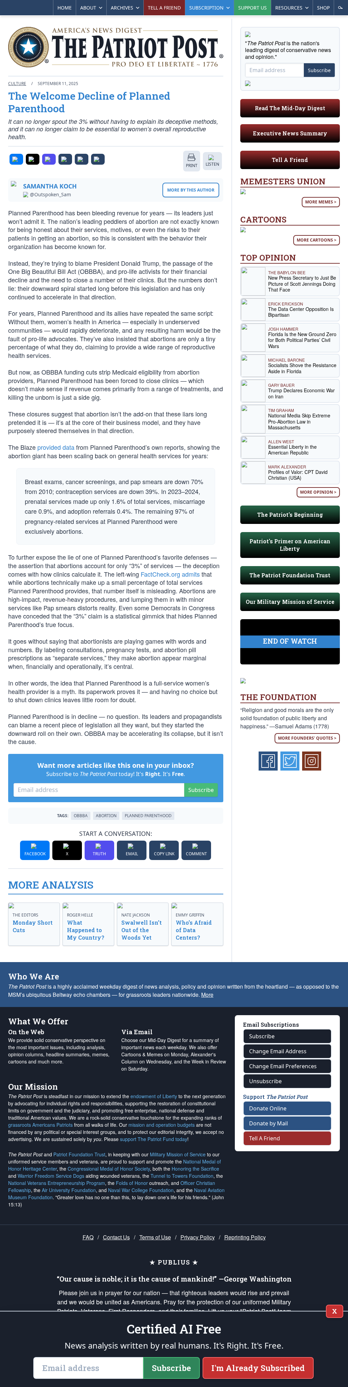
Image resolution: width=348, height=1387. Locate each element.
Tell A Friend (290, 159)
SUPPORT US (252, 7)
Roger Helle (80, 915)
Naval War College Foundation (141, 1190)
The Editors (25, 915)
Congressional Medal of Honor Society (109, 1168)
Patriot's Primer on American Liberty (289, 545)
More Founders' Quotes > (307, 738)
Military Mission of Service (178, 1154)
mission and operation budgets (161, 1124)
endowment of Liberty (153, 1096)
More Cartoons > (316, 240)
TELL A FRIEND (164, 7)
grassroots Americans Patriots (40, 1124)
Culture (17, 83)
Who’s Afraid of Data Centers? (194, 930)
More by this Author (190, 190)
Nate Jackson (135, 915)
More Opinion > (318, 492)
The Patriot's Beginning (290, 514)
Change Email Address (278, 1051)
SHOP (323, 7)
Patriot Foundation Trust (79, 1154)
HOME (64, 7)
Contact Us (116, 1237)
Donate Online (267, 1108)
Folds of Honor (132, 1182)
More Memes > (320, 202)
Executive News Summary (290, 133)
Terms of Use (155, 1237)
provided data (55, 447)
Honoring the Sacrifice (195, 1168)
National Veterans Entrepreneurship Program (56, 1182)
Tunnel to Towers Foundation (182, 1175)
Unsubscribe (265, 1081)
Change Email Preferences (283, 1066)
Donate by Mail (268, 1123)
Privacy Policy (197, 1237)
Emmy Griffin (190, 915)
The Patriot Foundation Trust (289, 575)
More (207, 994)
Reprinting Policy (245, 1237)
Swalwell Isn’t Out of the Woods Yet (141, 930)
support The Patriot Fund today (153, 1139)
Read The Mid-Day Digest (290, 108)
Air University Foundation (69, 1190)
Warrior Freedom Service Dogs (51, 1175)
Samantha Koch (50, 186)
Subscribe (201, 790)
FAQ (88, 1237)
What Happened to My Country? (85, 930)
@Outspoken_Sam (50, 195)
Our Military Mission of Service (290, 601)
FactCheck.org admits (170, 573)
